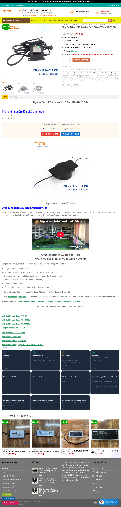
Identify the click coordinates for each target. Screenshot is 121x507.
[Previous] (5, 52)
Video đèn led (58, 20)
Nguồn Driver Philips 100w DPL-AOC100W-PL (16, 451)
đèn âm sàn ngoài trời (100, 77)
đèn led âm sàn (84, 81)
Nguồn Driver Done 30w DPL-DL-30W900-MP (45, 451)
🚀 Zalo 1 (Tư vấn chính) (50, 134)
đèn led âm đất (73, 79)
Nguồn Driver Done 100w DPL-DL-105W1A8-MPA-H (105, 452)
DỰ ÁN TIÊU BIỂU (98, 480)
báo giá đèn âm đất (74, 73)
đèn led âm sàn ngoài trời (96, 81)
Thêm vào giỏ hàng (81, 60)
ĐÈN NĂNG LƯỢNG (99, 472)
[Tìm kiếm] (110, 20)
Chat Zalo (7, 494)
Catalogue (73, 20)
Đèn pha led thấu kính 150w (13, 332)
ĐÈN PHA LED (97, 476)
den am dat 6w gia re (112, 73)
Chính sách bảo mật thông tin (11, 480)
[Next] (55, 52)
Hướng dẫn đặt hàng (8, 476)
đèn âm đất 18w (82, 75)
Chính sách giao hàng (37, 5)
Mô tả (5, 97)
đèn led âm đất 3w (94, 79)
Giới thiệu (5, 468)
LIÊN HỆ (95, 491)
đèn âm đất (65, 75)
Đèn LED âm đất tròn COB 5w (72, 81)
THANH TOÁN (97, 487)
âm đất (66, 73)
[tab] (5, 97)
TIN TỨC (95, 483)
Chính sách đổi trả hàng (22, 5)
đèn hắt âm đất (110, 77)
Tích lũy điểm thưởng (7, 5)
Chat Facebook (9, 499)
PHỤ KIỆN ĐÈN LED (75, 24)
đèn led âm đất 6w (104, 79)
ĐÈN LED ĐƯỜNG (98, 468)
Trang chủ (34, 20)
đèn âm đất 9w (70, 77)
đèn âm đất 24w (91, 75)
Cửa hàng (42, 20)
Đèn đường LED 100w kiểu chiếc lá (16, 316)
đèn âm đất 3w (110, 75)
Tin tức (49, 20)
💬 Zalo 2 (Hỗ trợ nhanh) (71, 134)
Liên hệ (66, 20)
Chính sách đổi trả (8, 487)
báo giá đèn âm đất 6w (86, 73)
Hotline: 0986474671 (10, 502)
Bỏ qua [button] (91, 2)
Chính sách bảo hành (9, 483)
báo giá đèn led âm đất (99, 73)
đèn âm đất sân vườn (80, 77)
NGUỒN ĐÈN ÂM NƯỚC (100, 24)
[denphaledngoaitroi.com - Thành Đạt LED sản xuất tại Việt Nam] (9, 12)
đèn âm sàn (90, 77)
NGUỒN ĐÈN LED (87, 24)
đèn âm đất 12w (73, 75)
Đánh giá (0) (13, 97)
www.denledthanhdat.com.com (49, 302)
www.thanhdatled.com (26, 302)
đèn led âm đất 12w (82, 79)
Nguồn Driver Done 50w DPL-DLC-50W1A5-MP (74, 452)
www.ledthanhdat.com (71, 302)
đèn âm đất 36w (101, 75)
